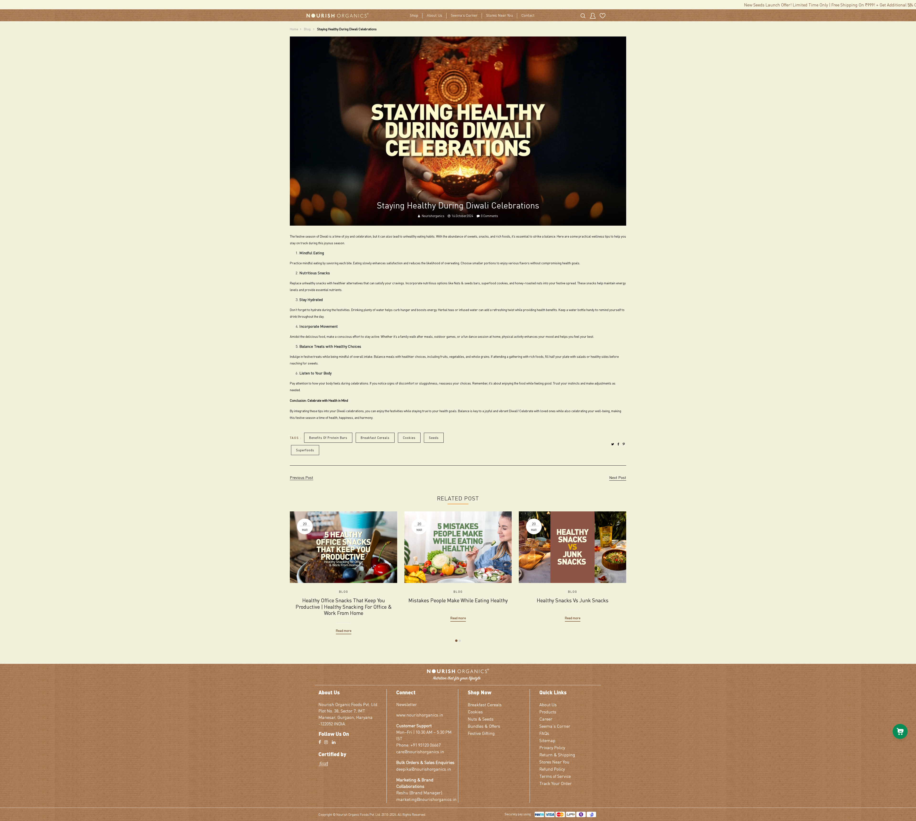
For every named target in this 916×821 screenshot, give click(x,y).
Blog (307, 29)
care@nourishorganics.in (420, 751)
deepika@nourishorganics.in (423, 769)
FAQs (544, 733)
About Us (434, 15)
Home (294, 29)
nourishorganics (433, 216)
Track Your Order (555, 783)
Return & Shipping (557, 754)
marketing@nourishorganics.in (425, 799)
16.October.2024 (462, 216)
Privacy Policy (552, 747)
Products (547, 711)
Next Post (617, 477)
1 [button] (456, 640)
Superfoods (305, 450)
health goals (570, 263)
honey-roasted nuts (528, 283)
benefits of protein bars (328, 438)
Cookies (409, 438)
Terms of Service (555, 776)
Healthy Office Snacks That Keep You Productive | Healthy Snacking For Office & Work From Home (344, 606)
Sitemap (547, 740)
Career (545, 719)
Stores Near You (499, 15)
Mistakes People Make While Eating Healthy (458, 600)
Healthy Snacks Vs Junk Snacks (573, 600)
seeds (434, 438)
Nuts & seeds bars (467, 283)
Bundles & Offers (484, 726)
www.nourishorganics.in (419, 714)
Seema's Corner (464, 15)
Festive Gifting (481, 733)
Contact (528, 15)
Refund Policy (552, 769)
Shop (414, 15)
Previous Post (301, 477)
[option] (343, 569)
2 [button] (459, 640)
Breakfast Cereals (485, 704)
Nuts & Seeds (481, 719)
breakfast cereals (375, 438)
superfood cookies (494, 283)
